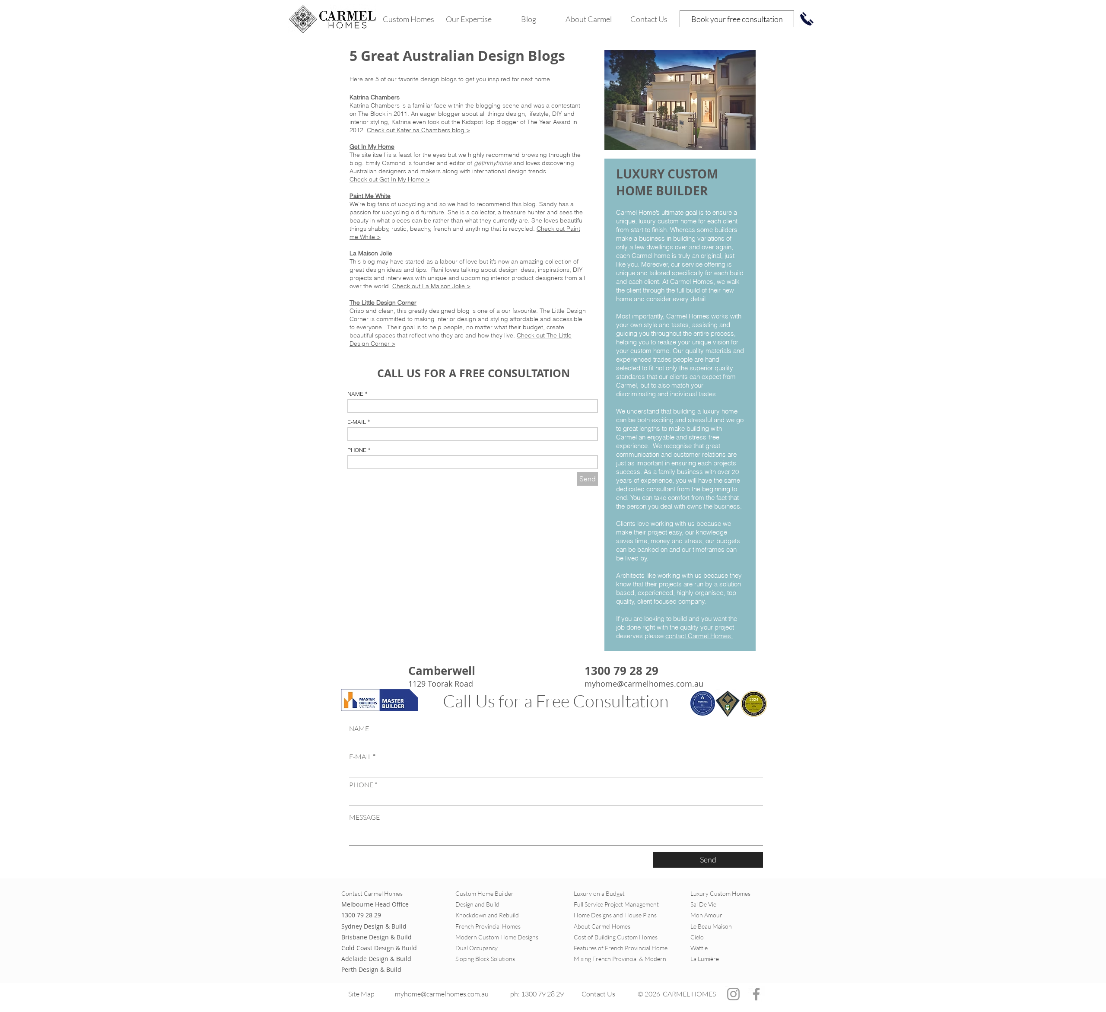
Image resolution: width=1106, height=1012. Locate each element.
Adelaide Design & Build (376, 959)
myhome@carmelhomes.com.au (644, 683)
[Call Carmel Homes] (807, 18)
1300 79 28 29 (361, 915)
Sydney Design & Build (374, 926)
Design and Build (477, 904)
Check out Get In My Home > (390, 179)
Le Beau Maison (711, 926)
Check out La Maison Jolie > (431, 286)
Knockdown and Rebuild (487, 915)
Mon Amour (706, 915)
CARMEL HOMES (689, 994)
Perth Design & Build (371, 969)
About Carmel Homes (602, 926)
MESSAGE (364, 817)
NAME (355, 394)
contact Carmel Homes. (699, 636)
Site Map (362, 994)
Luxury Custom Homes (720, 893)
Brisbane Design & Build (376, 937)
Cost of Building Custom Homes (616, 937)
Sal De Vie (703, 904)
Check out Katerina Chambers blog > (418, 130)
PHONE (356, 450)
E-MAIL (356, 422)
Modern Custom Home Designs (496, 937)
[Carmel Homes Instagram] (733, 994)
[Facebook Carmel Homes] (756, 994)
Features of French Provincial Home (620, 948)
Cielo (697, 937)
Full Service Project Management (616, 904)
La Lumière (704, 958)
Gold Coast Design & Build (379, 948)
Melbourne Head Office (375, 904)
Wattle (699, 948)
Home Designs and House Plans (615, 915)
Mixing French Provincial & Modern (620, 958)
